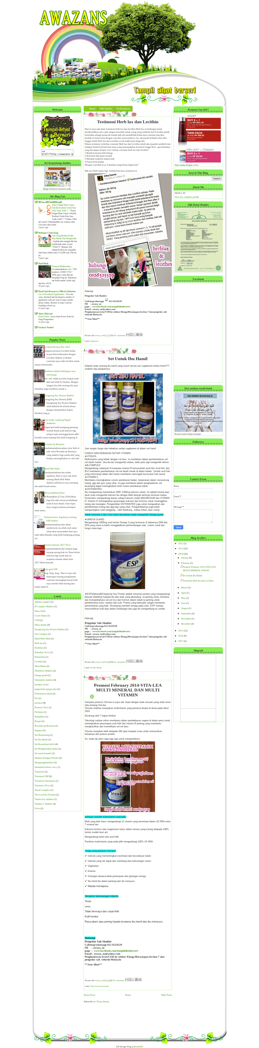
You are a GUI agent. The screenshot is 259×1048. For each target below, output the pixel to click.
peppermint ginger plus (46, 689)
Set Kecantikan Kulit (45, 744)
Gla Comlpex (41, 634)
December (186, 623)
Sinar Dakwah (45, 313)
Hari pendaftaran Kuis (54, 492)
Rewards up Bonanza (45, 725)
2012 (181, 543)
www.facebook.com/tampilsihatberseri (111, 306)
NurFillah (43, 263)
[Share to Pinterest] (141, 334)
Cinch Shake (41, 615)
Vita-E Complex (42, 790)
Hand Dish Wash (52, 468)
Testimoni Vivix (42, 785)
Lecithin (39, 661)
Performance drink (43, 693)
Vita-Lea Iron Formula (45, 794)
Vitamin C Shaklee (44, 803)
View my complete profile (187, 197)
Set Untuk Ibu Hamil (127, 358)
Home (128, 995)
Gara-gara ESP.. (51, 569)
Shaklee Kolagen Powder (46, 758)
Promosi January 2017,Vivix (57, 545)
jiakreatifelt (137, 1046)
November (186, 618)
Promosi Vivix (41, 707)
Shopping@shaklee (44, 762)
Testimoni (39, 771)
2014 (181, 554)
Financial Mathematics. (61, 266)
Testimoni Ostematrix (45, 781)
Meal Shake (40, 666)
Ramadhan (40, 716)
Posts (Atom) (103, 1001)
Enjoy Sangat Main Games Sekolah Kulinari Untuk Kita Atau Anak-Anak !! (64, 208)
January (185, 557)
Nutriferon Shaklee (44, 670)
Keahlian (39, 647)
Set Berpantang (42, 735)
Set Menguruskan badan (46, 748)
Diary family (41, 624)
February (185, 563)
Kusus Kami (43, 316)
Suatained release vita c (46, 767)
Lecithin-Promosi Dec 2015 (57, 347)
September (186, 613)
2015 (181, 630)
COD (37, 620)
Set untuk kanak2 (43, 753)
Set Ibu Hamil (41, 739)
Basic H (38, 611)
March (184, 587)
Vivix (37, 808)
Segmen (38, 730)
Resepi (38, 721)
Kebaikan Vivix (42, 652)
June (183, 603)
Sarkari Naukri (46, 327)
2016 (181, 635)
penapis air (40, 684)
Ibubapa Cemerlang (48, 232)
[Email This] (128, 334)
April (184, 593)
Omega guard (41, 675)
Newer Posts (89, 995)
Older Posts (166, 995)
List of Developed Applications (51, 294)
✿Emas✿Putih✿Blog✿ (50, 202)
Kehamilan (40, 657)
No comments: (120, 335)
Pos (36, 698)
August (185, 608)
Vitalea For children (44, 799)
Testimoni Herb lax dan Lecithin (127, 121)
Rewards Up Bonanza (54, 444)
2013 (181, 548)
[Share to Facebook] (138, 334)
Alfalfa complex (42, 602)
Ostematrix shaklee (44, 680)
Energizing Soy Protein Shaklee (59, 395)
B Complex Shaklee (44, 606)
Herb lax (39, 643)
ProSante (39, 712)
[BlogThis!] (131, 334)
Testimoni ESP (42, 776)
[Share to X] (134, 334)
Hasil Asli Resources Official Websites (57, 291)
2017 (181, 641)
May (183, 598)
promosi (38, 702)
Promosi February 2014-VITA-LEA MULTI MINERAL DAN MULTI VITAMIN (128, 690)
